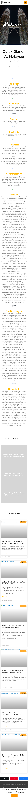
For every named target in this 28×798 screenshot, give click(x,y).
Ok (14, 795)
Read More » (5, 553)
